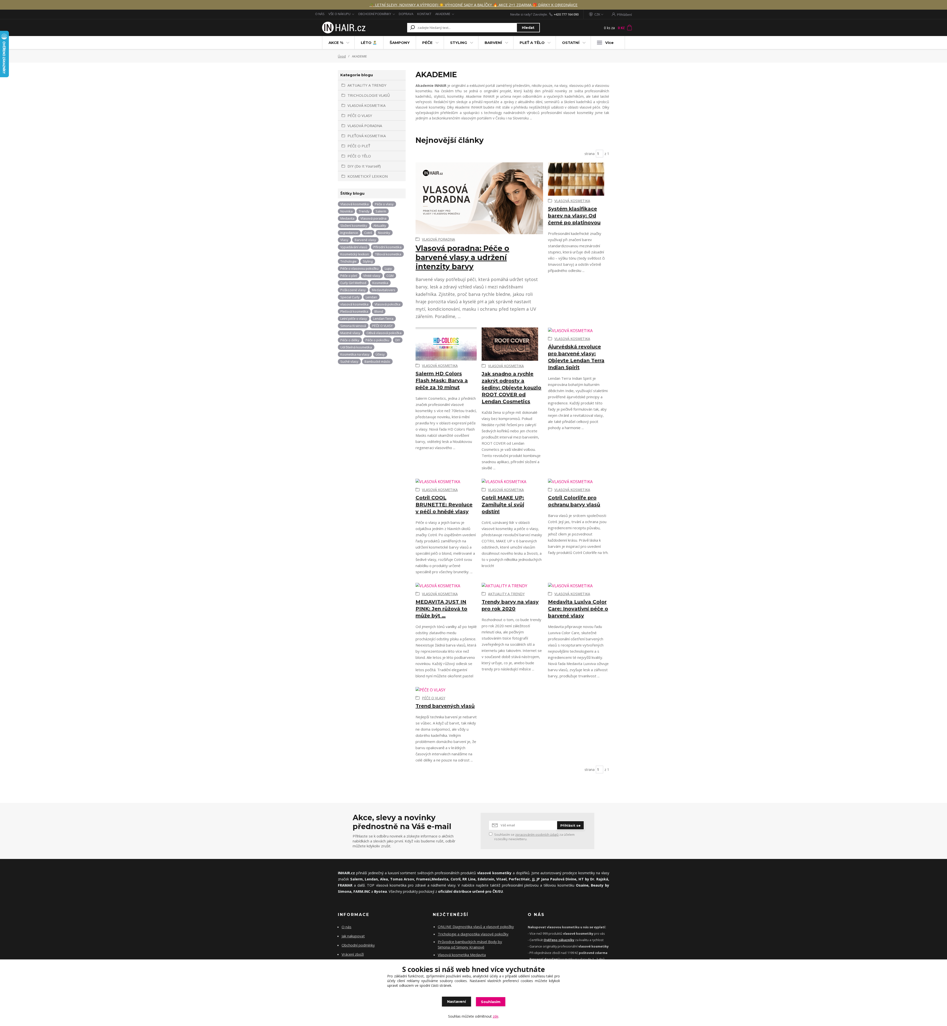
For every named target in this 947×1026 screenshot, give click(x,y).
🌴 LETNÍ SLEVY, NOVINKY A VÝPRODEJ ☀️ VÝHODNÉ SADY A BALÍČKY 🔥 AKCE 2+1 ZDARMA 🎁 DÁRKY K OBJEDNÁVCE (473, 4)
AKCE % (335, 42)
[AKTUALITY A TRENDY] (512, 585)
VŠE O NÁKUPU (339, 14)
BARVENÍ (493, 42)
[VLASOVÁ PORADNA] (479, 198)
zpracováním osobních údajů (537, 834)
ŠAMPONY (400, 42)
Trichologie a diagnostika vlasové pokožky (473, 933)
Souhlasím (490, 1002)
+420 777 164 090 (566, 14)
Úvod (342, 56)
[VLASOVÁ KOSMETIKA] (578, 179)
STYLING (458, 42)
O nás (346, 926)
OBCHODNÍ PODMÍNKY (374, 14)
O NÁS (320, 14)
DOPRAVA (406, 14)
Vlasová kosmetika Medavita (462, 954)
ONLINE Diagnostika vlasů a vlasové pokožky (476, 926)
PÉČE (427, 42)
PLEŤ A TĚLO (532, 42)
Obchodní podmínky (358, 945)
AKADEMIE (442, 14)
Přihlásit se (570, 825)
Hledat (528, 27)
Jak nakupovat (353, 935)
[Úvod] (343, 28)
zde (495, 1016)
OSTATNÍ (571, 42)
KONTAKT (424, 14)
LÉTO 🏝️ (369, 42)
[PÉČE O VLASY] (446, 689)
